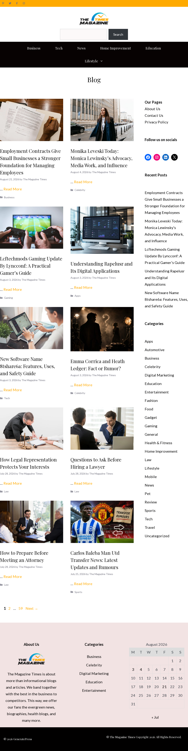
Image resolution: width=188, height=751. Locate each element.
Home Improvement (115, 48)
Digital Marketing (159, 375)
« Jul (155, 717)
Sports (78, 592)
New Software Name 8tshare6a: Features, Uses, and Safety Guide (27, 366)
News (81, 48)
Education (153, 48)
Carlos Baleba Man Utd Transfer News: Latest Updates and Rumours (95, 560)
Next (32, 608)
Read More (12, 189)
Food (149, 409)
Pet (148, 493)
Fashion (151, 400)
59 (21, 608)
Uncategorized (157, 536)
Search (118, 34)
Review (151, 502)
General (151, 434)
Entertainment (157, 392)
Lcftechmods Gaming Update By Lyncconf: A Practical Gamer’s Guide (31, 265)
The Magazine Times (24, 674)
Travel (150, 527)
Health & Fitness (158, 443)
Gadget (151, 417)
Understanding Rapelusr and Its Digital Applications (165, 277)
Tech (59, 48)
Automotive (154, 349)
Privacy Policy (156, 122)
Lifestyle (91, 61)
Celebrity (80, 189)
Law (6, 491)
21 (164, 686)
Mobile (151, 476)
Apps (78, 295)
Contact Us (154, 115)
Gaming (8, 297)
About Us (152, 108)
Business (33, 48)
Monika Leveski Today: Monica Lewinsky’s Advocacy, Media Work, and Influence (101, 158)
